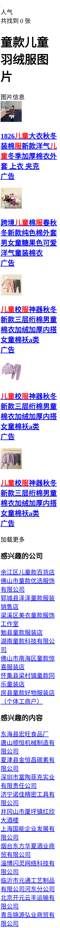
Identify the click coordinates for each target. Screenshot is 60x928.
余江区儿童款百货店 (28, 572)
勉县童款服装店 (22, 632)
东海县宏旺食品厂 (25, 734)
